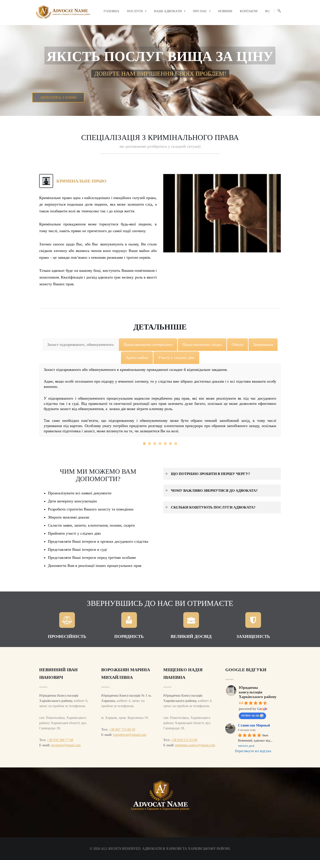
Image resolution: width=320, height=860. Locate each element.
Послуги (135, 11)
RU (267, 11)
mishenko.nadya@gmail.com (195, 745)
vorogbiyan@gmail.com (129, 735)
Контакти (249, 11)
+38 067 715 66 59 (122, 729)
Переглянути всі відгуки (253, 751)
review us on (250, 715)
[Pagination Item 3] (155, 444)
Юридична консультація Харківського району (257, 692)
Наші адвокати (168, 11)
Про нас (200, 11)
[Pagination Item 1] (144, 444)
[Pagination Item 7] (176, 444)
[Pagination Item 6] (170, 444)
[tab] (80, 344)
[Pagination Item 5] (165, 444)
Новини (225, 11)
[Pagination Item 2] (149, 444)
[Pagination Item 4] (160, 444)
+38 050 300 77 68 (60, 740)
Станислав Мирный (254, 725)
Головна (111, 11)
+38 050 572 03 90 (184, 740)
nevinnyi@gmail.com (66, 745)
